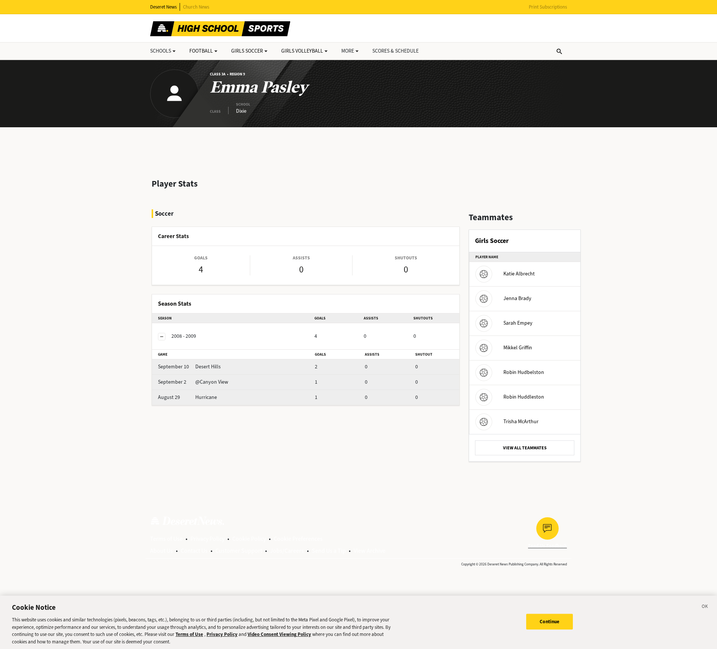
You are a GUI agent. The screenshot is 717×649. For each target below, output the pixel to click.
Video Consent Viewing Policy (279, 634)
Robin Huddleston (523, 396)
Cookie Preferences (298, 539)
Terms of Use (166, 539)
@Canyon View (193, 382)
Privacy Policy (207, 539)
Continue (549, 621)
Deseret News (163, 7)
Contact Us (194, 551)
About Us (161, 551)
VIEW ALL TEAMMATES (525, 448)
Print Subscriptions (548, 7)
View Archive (369, 551)
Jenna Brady (517, 298)
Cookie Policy (249, 539)
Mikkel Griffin (517, 347)
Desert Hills (189, 366)
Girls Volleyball (302, 50)
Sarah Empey (518, 323)
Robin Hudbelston (523, 372)
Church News (196, 7)
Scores (395, 50)
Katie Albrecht (519, 273)
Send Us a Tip (329, 551)
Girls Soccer (247, 50)
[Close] (705, 607)
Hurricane (187, 397)
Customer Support (238, 551)
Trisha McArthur (520, 421)
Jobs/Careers (287, 551)
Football (201, 50)
